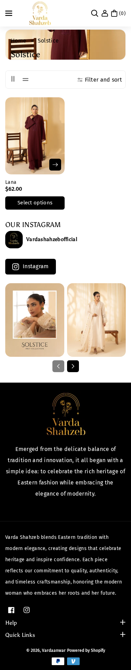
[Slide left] (58, 366)
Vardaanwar (54, 650)
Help (11, 622)
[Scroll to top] (116, 648)
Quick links (20, 635)
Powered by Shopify (86, 650)
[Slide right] (73, 366)
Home (18, 40)
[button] (9, 13)
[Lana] (35, 135)
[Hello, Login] (105, 13)
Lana (10, 182)
